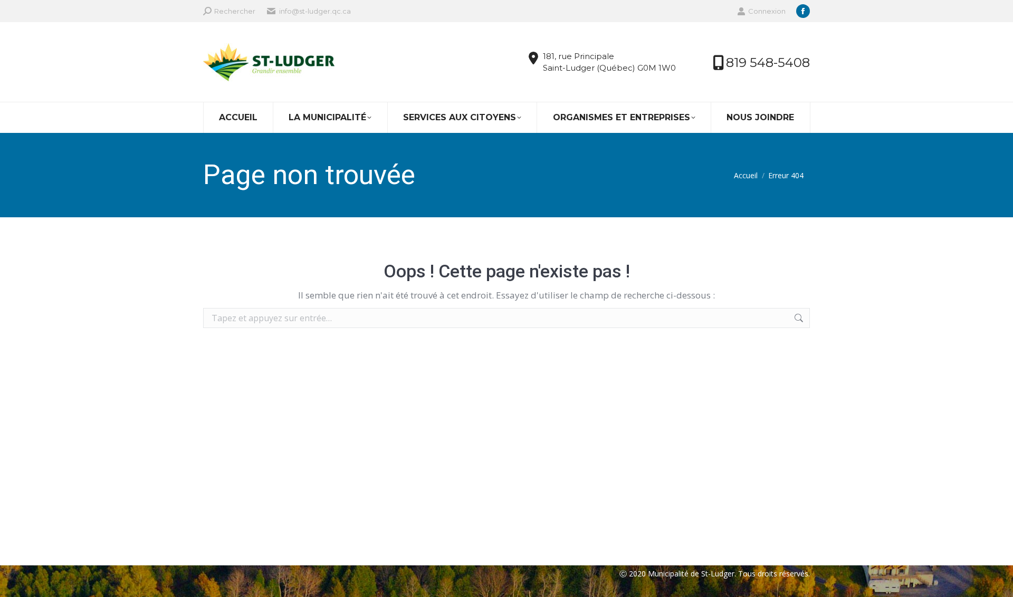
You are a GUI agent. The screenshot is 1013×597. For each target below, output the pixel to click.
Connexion (767, 11)
